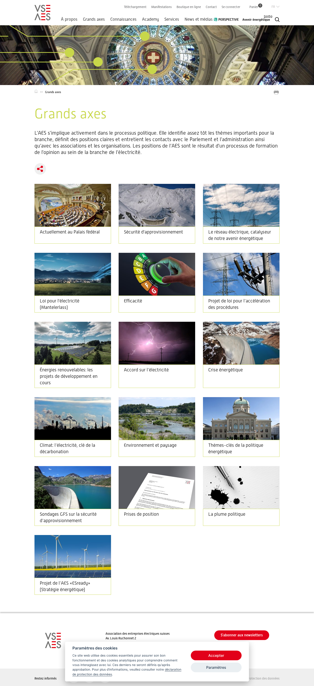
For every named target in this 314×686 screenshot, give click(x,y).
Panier (255, 7)
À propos (69, 19)
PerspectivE (227, 17)
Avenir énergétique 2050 (257, 18)
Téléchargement (135, 7)
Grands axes (94, 19)
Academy (150, 19)
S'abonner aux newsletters (242, 635)
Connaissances (123, 19)
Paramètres (216, 667)
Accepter (216, 655)
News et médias (199, 19)
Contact (211, 7)
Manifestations (161, 7)
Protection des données (263, 678)
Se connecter (231, 7)
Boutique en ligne (189, 7)
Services (171, 19)
